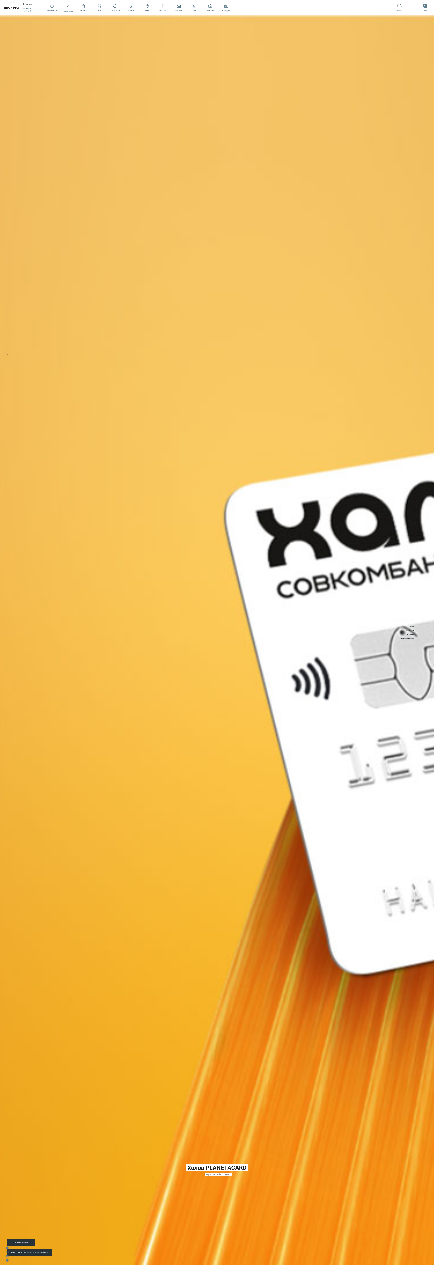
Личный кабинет (68, 11)
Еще (425, 10)
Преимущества (409, 630)
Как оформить (410, 634)
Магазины (83, 10)
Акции (147, 10)
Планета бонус (52, 10)
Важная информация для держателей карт (29, 1252)
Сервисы (131, 10)
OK (7, 1260)
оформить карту (21, 1242)
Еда (99, 10)
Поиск (399, 10)
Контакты (178, 10)
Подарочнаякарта (226, 11)
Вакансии (210, 10)
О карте (412, 626)
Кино (194, 10)
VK (7, 1247)
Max (7, 1252)
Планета (11, 7)
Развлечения (115, 10)
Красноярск (27, 4)
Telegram (7, 1256)
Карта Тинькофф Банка (407, 638)
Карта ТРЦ (162, 10)
